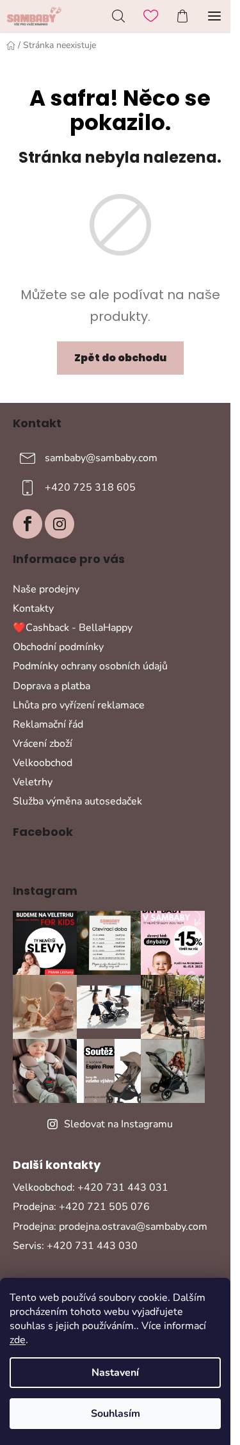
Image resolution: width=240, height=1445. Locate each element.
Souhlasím (115, 1414)
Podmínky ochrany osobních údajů (90, 666)
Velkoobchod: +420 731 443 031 (90, 1187)
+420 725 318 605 (90, 487)
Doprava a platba (51, 686)
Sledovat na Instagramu (118, 1124)
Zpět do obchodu (120, 357)
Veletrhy (32, 782)
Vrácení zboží (42, 744)
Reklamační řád (48, 724)
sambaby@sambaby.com (101, 458)
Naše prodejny (46, 589)
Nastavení (115, 1373)
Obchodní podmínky (58, 647)
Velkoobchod (42, 763)
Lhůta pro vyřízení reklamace (79, 705)
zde (18, 1340)
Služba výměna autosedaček (77, 801)
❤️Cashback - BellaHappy (72, 628)
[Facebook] (27, 524)
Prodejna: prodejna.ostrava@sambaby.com (110, 1227)
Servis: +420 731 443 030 (75, 1246)
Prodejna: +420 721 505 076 (81, 1207)
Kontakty (33, 608)
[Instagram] (59, 524)
